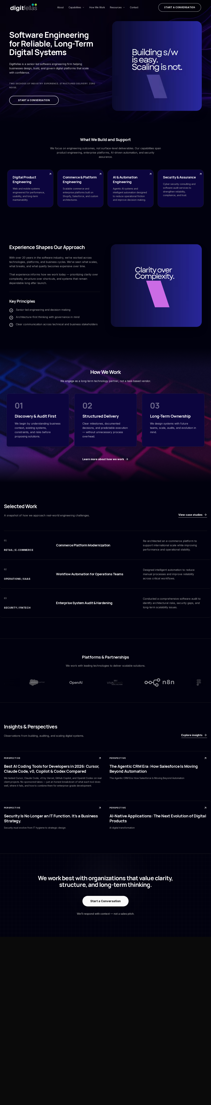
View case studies (190, 514)
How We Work (97, 7)
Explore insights (191, 735)
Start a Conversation (105, 901)
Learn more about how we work (103, 459)
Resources (116, 7)
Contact (134, 7)
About (60, 7)
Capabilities (75, 7)
